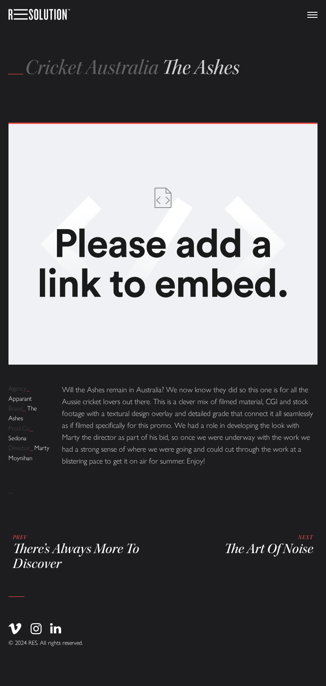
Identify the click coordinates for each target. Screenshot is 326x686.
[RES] (39, 15)
